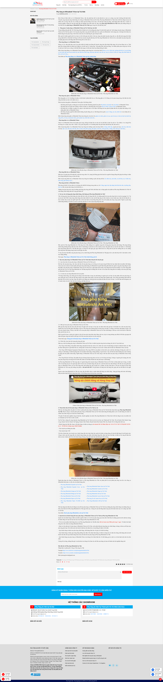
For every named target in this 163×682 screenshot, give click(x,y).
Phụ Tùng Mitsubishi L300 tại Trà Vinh (97, 501)
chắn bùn (128, 127)
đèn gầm (94, 128)
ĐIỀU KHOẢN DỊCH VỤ (70, 665)
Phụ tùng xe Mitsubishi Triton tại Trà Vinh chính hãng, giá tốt (80, 257)
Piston (104, 50)
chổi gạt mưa (105, 128)
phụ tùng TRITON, (74, 559)
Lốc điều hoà (108, 178)
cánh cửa (123, 127)
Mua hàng (97, 5)
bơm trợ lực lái (122, 116)
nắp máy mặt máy (94, 52)
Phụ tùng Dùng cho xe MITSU (75, 5)
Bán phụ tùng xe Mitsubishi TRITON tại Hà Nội (110, 559)
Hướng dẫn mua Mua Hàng (88, 650)
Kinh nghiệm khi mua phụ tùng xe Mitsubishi (92, 655)
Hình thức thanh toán (69, 658)
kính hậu (122, 128)
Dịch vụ (91, 5)
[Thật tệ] (117, 564)
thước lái (119, 111)
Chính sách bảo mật (69, 663)
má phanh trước (72, 117)
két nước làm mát (64, 52)
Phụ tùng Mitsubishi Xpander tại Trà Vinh (71, 484)
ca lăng (110, 128)
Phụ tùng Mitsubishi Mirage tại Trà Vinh (71, 493)
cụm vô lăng (109, 111)
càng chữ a (60, 117)
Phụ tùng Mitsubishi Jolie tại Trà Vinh (96, 493)
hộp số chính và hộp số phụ (109, 106)
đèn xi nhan (80, 128)
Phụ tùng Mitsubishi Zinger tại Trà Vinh (97, 491)
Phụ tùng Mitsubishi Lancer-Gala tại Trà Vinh (98, 496)
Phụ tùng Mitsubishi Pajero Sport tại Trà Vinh (98, 486)
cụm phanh (116, 104)
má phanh (108, 104)
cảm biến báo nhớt (81, 52)
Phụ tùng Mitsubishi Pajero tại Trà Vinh (70, 498)
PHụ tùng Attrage (45, 41)
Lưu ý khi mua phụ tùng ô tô (88, 653)
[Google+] (64, 561)
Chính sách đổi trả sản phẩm (71, 650)
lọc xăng (119, 52)
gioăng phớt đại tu (119, 50)
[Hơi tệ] (119, 564)
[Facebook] (60, 561)
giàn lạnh (66, 180)
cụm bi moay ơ (114, 116)
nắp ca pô (65, 128)
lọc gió (70, 180)
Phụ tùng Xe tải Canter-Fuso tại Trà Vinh (97, 498)
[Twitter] (62, 561)
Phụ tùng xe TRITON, (66, 559)
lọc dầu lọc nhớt (112, 52)
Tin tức (86, 5)
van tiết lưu (120, 178)
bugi (88, 52)
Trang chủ (58, 5)
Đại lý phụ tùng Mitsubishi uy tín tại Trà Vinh (76, 513)
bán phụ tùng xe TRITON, (83, 559)
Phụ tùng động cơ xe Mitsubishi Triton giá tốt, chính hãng (80, 56)
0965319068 (99, 614)
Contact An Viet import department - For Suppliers (93, 663)
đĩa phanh (103, 104)
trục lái (114, 111)
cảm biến (114, 178)
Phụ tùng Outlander (36, 44)
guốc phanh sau (80, 117)
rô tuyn (66, 117)
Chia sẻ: (58, 561)
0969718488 (93, 614)
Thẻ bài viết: (59, 559)
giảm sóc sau (107, 116)
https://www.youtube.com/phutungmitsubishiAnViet (76, 552)
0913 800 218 (41, 615)
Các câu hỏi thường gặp (70, 660)
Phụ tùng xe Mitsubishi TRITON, (94, 559)
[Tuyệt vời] (124, 564)
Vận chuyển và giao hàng (70, 655)
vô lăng (102, 185)
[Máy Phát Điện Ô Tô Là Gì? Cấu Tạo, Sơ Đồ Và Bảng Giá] (32, 33)
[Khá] (120, 564)
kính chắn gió (116, 128)
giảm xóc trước (99, 116)
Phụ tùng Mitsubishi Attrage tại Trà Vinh (71, 491)
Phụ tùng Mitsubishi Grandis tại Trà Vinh (97, 488)
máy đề (101, 52)
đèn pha (70, 128)
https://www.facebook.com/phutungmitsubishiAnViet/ (76, 550)
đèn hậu (74, 128)
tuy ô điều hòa (127, 178)
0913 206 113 (54, 615)
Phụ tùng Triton (46, 44)
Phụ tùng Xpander (35, 41)
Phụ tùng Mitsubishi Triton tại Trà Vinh (70, 496)
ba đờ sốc (99, 128)
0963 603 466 (48, 615)
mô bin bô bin (63, 54)
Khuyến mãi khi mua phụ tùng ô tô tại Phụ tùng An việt (94, 658)
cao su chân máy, (110, 50)
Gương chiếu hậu (108, 127)
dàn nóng (60, 180)
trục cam (106, 52)
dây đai (60, 187)
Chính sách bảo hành (69, 653)
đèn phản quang (87, 128)
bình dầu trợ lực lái (89, 117)
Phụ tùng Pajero (35, 47)
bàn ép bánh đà (73, 52)
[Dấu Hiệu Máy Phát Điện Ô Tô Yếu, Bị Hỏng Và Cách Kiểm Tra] (32, 27)
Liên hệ (102, 5)
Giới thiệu (64, 5)
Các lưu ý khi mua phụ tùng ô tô (89, 660)
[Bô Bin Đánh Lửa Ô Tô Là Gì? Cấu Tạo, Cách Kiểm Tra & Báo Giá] (32, 20)
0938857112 (106, 614)
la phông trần (127, 185)
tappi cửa (106, 185)
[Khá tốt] (122, 564)
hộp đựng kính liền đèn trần (116, 185)
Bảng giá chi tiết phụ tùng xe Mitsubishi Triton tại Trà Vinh (83, 338)
